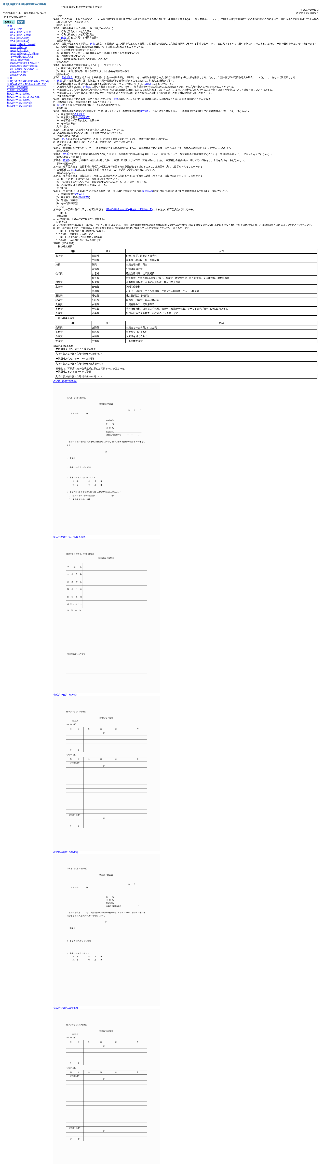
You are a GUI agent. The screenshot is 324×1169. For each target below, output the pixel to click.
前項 (59, 80)
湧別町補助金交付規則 (129, 209)
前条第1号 (67, 77)
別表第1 (148, 83)
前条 (63, 37)
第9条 (66, 154)
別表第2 (87, 86)
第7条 (65, 138)
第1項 (60, 105)
